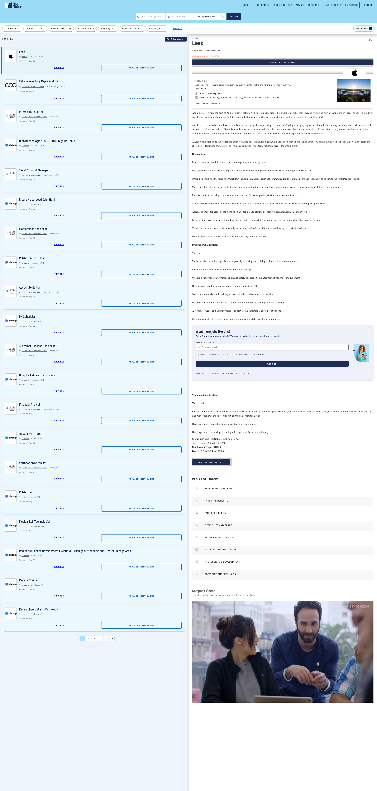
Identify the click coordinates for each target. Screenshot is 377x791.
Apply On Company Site (141, 68)
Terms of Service (228, 373)
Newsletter (330, 5)
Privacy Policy (243, 373)
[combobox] (153, 16)
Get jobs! (272, 364)
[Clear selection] (223, 16)
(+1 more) (61, 86)
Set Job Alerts (174, 39)
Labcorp (25, 146)
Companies (262, 5)
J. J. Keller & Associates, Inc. (34, 116)
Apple (24, 57)
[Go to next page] (112, 638)
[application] (282, 652)
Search (234, 16)
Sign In (367, 5)
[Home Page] (13, 5)
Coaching (313, 5)
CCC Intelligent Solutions (33, 87)
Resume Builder (282, 5)
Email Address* (206, 342)
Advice (300, 5)
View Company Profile (206, 103)
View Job (59, 68)
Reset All (177, 28)
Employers (351, 5)
